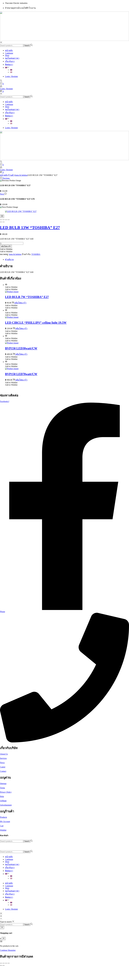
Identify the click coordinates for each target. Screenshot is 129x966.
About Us (4, 754)
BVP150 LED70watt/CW (21, 374)
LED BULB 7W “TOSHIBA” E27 (27, 297)
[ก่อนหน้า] (1, 965)
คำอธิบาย (9, 259)
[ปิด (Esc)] (9, 963)
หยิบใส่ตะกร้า (6, 246)
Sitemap (3, 783)
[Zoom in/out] (9, 219)
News (2, 763)
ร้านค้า (11, 175)
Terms (2, 788)
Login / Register (11, 76)
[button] (6, 249)
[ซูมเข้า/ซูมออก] (1, 963)
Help (2, 796)
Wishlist (3, 830)
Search (26, 45)
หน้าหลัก (4, 175)
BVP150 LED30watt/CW (21, 348)
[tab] (67, 259)
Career (2, 767)
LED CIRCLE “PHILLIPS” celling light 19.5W (36, 322)
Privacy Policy (6, 792)
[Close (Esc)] (1, 219)
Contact (3, 771)
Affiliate (3, 801)
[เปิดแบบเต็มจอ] (4, 963)
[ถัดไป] (4, 965)
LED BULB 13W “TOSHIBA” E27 (30, 227)
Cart (1, 826)
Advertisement (6, 805)
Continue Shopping (7, 950)
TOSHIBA (35, 254)
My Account (5, 821)
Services (3, 758)
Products (3, 817)
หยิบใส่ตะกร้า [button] (20, 303)
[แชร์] (6, 963)
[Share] (4, 219)
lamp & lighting (21, 175)
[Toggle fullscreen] (6, 219)
